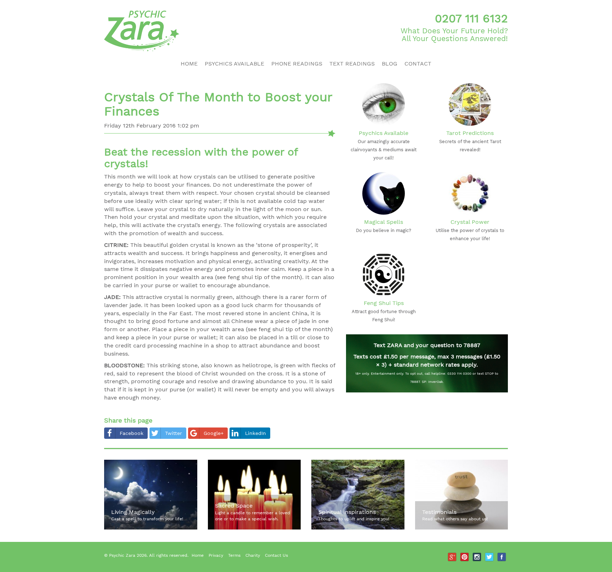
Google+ (213, 433)
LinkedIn (255, 433)
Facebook (131, 433)
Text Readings (352, 63)
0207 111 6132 (471, 18)
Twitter (173, 433)
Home (189, 63)
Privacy (216, 555)
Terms (234, 555)
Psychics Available (234, 63)
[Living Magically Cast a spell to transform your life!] (150, 528)
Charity (252, 555)
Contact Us (276, 555)
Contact (417, 63)
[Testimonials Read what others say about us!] (461, 528)
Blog (389, 63)
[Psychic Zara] (202, 31)
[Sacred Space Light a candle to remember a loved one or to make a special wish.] (254, 528)
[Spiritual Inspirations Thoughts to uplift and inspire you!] (357, 528)
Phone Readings (296, 63)
